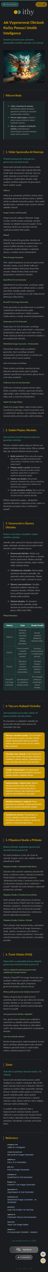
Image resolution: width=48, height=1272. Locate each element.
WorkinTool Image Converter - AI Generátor (21, 1201)
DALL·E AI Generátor (16, 1162)
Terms (30, 1268)
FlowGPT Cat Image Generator (21, 1185)
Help (20, 1268)
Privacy (25, 1268)
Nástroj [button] (9, 625)
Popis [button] (22, 625)
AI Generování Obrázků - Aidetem (22, 1232)
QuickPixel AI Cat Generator (19, 1177)
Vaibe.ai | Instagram (16, 1147)
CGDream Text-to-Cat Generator (21, 1217)
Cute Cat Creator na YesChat (20, 1210)
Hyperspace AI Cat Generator (20, 1192)
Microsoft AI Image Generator (20, 1155)
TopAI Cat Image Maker (17, 1225)
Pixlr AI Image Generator (18, 1170)
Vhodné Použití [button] (37, 625)
